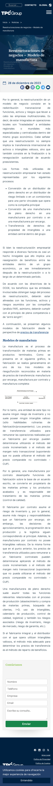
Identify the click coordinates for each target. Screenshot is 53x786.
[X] (27, 87)
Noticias (15, 22)
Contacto (30, 5)
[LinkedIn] (33, 87)
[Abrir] (49, 12)
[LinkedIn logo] (39, 749)
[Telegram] (43, 87)
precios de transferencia (34, 332)
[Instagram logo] (44, 749)
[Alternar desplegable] (50, 5)
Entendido (26, 780)
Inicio (5, 22)
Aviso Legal (46, 755)
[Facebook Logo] (35, 749)
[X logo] (48, 749)
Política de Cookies (43, 763)
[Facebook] (22, 87)
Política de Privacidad (42, 759)
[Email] (48, 87)
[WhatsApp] (38, 87)
